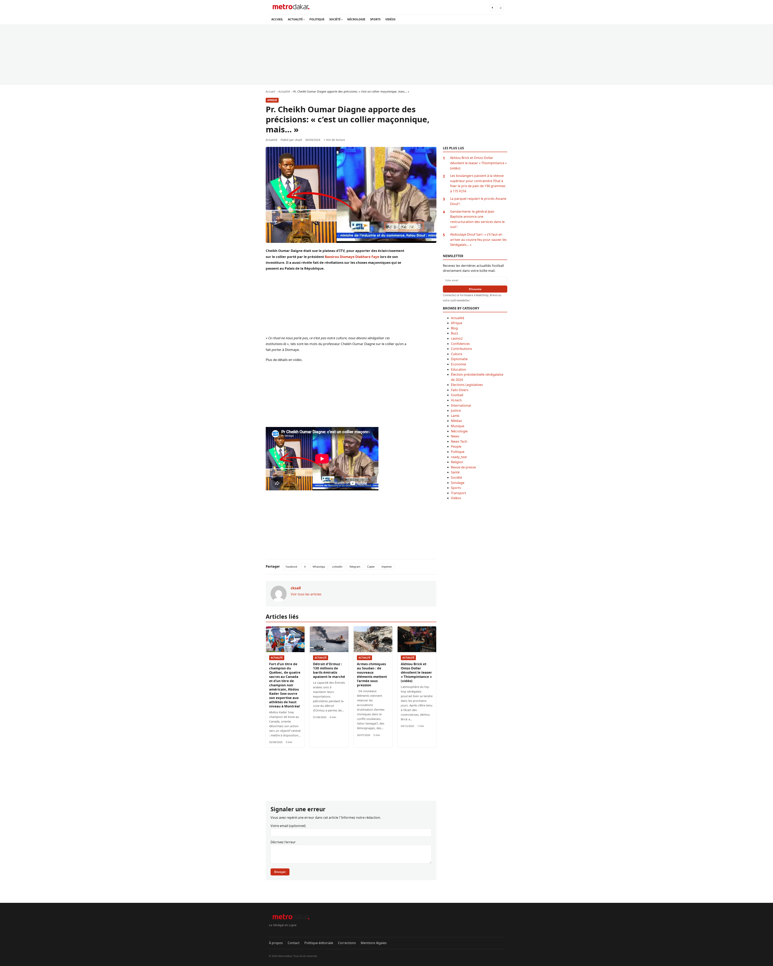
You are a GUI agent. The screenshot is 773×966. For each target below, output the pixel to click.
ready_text (459, 457)
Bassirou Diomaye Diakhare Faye (352, 256)
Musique (457, 426)
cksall (298, 140)
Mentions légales (374, 943)
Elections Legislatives (467, 384)
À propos (276, 943)
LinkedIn (337, 566)
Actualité (277, 657)
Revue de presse (463, 467)
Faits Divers (459, 390)
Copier (371, 566)
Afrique (272, 100)
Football (457, 395)
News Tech (459, 441)
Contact (294, 943)
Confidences (460, 343)
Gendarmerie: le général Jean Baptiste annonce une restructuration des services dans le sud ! (477, 219)
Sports (456, 488)
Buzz (454, 333)
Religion (457, 462)
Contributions (461, 348)
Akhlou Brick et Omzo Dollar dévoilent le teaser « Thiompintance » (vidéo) (416, 672)
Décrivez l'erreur (283, 842)
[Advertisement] (386, 54)
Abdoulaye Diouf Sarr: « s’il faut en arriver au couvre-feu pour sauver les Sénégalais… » (478, 239)
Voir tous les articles (306, 594)
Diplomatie (459, 359)
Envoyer (280, 871)
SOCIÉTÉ (335, 19)
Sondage (457, 482)
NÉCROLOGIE (356, 19)
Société (456, 477)
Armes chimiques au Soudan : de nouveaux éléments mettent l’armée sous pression (372, 674)
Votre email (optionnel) (288, 826)
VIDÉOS (390, 19)
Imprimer (386, 566)
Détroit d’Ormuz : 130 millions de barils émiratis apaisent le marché (329, 670)
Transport (458, 493)
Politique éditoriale (318, 943)
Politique (457, 451)
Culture (456, 354)
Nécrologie (459, 431)
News (455, 436)
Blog (454, 328)
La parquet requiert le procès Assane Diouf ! (478, 201)
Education (458, 369)
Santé (455, 472)
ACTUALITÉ (295, 19)
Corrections (347, 943)
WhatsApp (319, 566)
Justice (456, 410)
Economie (458, 364)
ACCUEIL (277, 19)
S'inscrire (475, 289)
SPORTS (375, 19)
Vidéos (456, 498)
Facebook (291, 566)
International (461, 405)
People (456, 446)
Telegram (354, 566)
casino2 (457, 338)
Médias (456, 421)
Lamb (455, 415)
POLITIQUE (316, 19)
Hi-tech (456, 400)
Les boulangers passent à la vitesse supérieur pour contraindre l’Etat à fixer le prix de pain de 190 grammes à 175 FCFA (477, 183)
